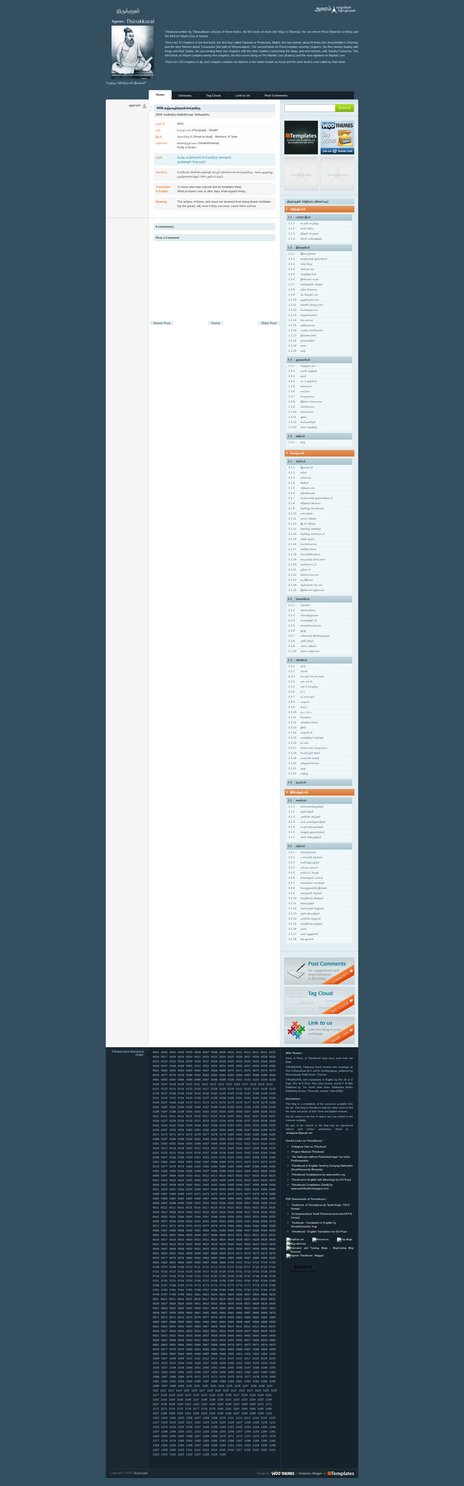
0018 (172, 1056)
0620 (189, 1239)
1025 (189, 1363)
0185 (189, 1107)
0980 (189, 1349)
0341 (239, 1152)
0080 (189, 1075)
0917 (164, 1331)
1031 (239, 1363)
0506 (239, 1203)
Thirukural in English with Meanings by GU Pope (321, 1179)
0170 (189, 1102)
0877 (206, 1317)
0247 (206, 1125)
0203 (214, 1111)
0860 (189, 1312)
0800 (189, 1294)
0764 (264, 1280)
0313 (255, 1143)
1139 (252, 1395)
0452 (164, 1189)
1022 (164, 1363)
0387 (247, 1166)
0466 (156, 1193)
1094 (264, 1381)
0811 (156, 1299)
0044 (264, 1061)
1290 (264, 1440)
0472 (206, 1193)
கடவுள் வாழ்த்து (303, 223)
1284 (214, 1440)
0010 (231, 1052)
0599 (264, 1230)
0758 (214, 1280)
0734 (264, 1271)
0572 (164, 1225)
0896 (239, 1321)
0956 (239, 1340)
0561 (197, 1221)
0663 (172, 1253)
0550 (231, 1216)
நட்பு (296, 691)
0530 (189, 1212)
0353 (214, 1157)
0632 (164, 1244)
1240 (222, 1427)
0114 (221, 1084)
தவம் (297, 376)
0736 (156, 1276)
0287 (164, 1139)
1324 (172, 1454)
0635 (189, 1244)
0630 (272, 1239)
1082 (164, 1381)
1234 (172, 1427)
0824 (264, 1299)
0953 (214, 1340)
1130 (180, 1395)
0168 (172, 1102)
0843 (172, 1308)
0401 (239, 1171)
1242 (239, 1427)
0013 (255, 1052)
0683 (214, 1257)
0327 (247, 1148)
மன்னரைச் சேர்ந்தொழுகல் (309, 635)
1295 (181, 1445)
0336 (197, 1152)
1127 (156, 1395)
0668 (214, 1253)
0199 (181, 1111)
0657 (247, 1248)
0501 (197, 1203)
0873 (172, 1317)
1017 (247, 1358)
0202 (206, 1111)
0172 (206, 1102)
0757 (206, 1280)
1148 (204, 1399)
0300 (272, 1139)
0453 (172, 1189)
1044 (222, 1367)
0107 (164, 1084)
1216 (272, 1417)
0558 (172, 1221)
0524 (264, 1207)
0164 (264, 1097)
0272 (164, 1134)
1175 (180, 1408)
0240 (272, 1120)
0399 (222, 1171)
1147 (196, 1399)
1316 (230, 1449)
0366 (197, 1161)
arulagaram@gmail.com (299, 1133)
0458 (214, 1189)
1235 (181, 1427)
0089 (264, 1075)
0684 (222, 1257)
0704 (264, 1262)
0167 (164, 1102)
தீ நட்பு (298, 706)
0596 (239, 1230)
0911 (239, 1326)
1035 (272, 1363)
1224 (214, 1422)
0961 (156, 1344)
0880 (231, 1317)
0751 (156, 1280)
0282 (247, 1134)
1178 (204, 1408)
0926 (239, 1331)
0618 (172, 1239)
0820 (230, 1299)
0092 (164, 1079)
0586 (156, 1230)
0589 (181, 1230)
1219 (172, 1422)
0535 (231, 1212)
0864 (222, 1312)
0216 (197, 1116)
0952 (206, 1340)
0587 (164, 1230)
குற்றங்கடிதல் (301, 492)
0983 (214, 1349)
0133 (256, 1088)
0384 (222, 1166)
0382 (206, 1166)
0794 (264, 1289)
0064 (181, 1070)
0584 (264, 1225)
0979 (181, 1349)
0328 (256, 1148)
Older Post (268, 323)
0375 (272, 1161)
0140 (189, 1093)
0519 (222, 1207)
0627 (247, 1239)
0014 (264, 1052)
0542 (164, 1216)
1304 (256, 1445)
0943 (256, 1335)
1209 (214, 1417)
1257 (239, 1431)
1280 (181, 1440)
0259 (181, 1129)
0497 (164, 1203)
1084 (181, 1381)
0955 (231, 1340)
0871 (156, 1317)
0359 (264, 1157)
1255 (222, 1431)
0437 (164, 1184)
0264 (222, 1129)
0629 (264, 1239)
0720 (272, 1267)
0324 (222, 1148)
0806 (239, 1294)
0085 (231, 1075)
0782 (164, 1289)
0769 (181, 1285)
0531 (197, 1212)
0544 (181, 1216)
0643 (256, 1244)
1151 (228, 1399)
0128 (214, 1088)
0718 (255, 1267)
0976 (156, 1349)
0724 (181, 1271)
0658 (256, 1248)
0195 (272, 1107)
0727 (206, 1271)
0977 (164, 1349)
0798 (172, 1294)
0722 (164, 1271)
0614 (264, 1235)
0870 (272, 1312)
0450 (272, 1184)
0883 (256, 1317)
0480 (272, 1193)
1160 (180, 1404)
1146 (188, 1399)
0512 (164, 1207)
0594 (222, 1230)
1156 (269, 1399)
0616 (156, 1239)
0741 (197, 1276)
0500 (189, 1203)
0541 (156, 1216)
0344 (264, 1152)
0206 (239, 1111)
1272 (239, 1436)
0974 (264, 1344)
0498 (172, 1203)
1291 (272, 1440)
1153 (244, 1399)
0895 (231, 1321)
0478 (256, 1193)
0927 (247, 1331)
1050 (272, 1367)
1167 (236, 1404)
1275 (264, 1436)
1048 (256, 1367)
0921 (197, 1331)
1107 (245, 1385)
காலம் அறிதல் (302, 518)
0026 (239, 1056)
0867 (247, 1312)
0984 (222, 1349)
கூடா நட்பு (299, 712)
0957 (247, 1340)
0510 (272, 1203)
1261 (272, 1431)
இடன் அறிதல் (302, 523)
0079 (181, 1075)
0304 (181, 1143)
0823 (255, 1299)
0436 (156, 1184)
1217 (156, 1422)
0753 (172, 1280)
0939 (222, 1335)
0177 (247, 1102)
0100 (231, 1079)
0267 (247, 1129)
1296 (189, 1445)
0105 (272, 1079)
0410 (189, 1175)
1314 (214, 1449)
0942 (247, 1335)
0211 (156, 1116)
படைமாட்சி (300, 681)
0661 (156, 1253)
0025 (231, 1056)
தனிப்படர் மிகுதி (303, 872)
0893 (214, 1321)
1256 (231, 1431)
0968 (214, 1344)
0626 (239, 1239)
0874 (181, 1317)
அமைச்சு (299, 605)
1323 (164, 1454)
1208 (206, 1417)
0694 (181, 1262)
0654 (222, 1248)
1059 (222, 1372)
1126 (274, 1390)
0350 (189, 1157)
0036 (197, 1061)
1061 (239, 1372)
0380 (189, 1166)
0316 (156, 1148)
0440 (189, 1184)
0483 (172, 1198)
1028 (214, 1363)
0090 (272, 1075)
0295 (231, 1139)
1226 (231, 1422)
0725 (189, 1271)
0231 (197, 1120)
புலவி (297, 928)
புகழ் (297, 350)
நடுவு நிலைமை (302, 289)
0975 (272, 1344)
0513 (172, 1207)
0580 (231, 1225)
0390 (272, 1166)
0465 (272, 1189)
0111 (197, 1084)
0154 (181, 1097)
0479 (264, 1193)
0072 (247, 1070)
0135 (272, 1088)
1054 (181, 1372)
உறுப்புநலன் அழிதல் (305, 893)
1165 (220, 1404)
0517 (205, 1207)
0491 (239, 1198)
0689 (264, 1257)
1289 (256, 1440)
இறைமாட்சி (300, 467)
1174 (172, 1408)
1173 (164, 1408)
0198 (172, 1111)
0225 (272, 1116)
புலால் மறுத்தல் (302, 370)
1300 (222, 1445)
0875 (189, 1317)
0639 (222, 1244)
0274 (181, 1134)
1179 (212, 1408)
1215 (264, 1417)
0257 (164, 1129)
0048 (172, 1065)
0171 (197, 1102)
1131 (188, 1395)
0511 (156, 1207)
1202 (156, 1417)
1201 (269, 1413)
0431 (239, 1180)
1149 (212, 1399)
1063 (256, 1372)
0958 (256, 1340)
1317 (239, 1449)
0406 (156, 1175)
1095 (272, 1381)
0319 (181, 1148)
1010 (189, 1358)
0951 (197, 1340)
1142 (156, 1399)
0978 (172, 1349)
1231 (272, 1422)
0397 (206, 1171)
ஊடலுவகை (301, 939)
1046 (239, 1367)
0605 (189, 1235)
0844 (181, 1308)
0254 (264, 1125)
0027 (247, 1056)
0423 (172, 1180)
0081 (197, 1075)
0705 (272, 1262)
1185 (261, 1408)
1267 (197, 1436)
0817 (205, 1299)
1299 (214, 1445)
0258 (172, 1129)
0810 (272, 1294)
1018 (255, 1358)
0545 (189, 1216)
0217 (205, 1116)
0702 (247, 1262)
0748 (256, 1276)
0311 (239, 1143)
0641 (239, 1244)
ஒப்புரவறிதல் (301, 340)
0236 (239, 1120)
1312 (197, 1449)
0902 (164, 1326)
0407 (164, 1175)
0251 (239, 1125)
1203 (164, 1417)
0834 (222, 1303)
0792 (247, 1289)
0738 (172, 1276)
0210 (272, 1111)
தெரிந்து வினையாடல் (306, 533)
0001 (156, 1052)
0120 (269, 1084)
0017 (164, 1056)
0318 (172, 1148)
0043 (256, 1061)
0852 (247, 1308)
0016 (156, 1056)
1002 (247, 1353)
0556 (156, 1221)
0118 (253, 1084)
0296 (239, 1139)
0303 (172, 1143)
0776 (239, 1285)
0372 (247, 1161)
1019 (264, 1358)
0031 (156, 1061)
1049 (264, 1367)
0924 (222, 1331)
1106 (237, 1385)
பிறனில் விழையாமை (305, 304)
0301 (156, 1143)
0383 (214, 1166)
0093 (172, 1079)
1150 (220, 1399)
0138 (172, 1093)
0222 (247, 1116)
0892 (206, 1321)
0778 (256, 1285)
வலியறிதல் (300, 513)
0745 (231, 1276)
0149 (264, 1093)
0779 (264, 1285)
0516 (197, 1207)
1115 (187, 1390)
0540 (272, 1212)
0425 (189, 1180)
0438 (172, 1184)
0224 (264, 1116)
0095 (189, 1079)
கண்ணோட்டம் (302, 564)
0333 (172, 1152)
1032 (247, 1363)
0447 (247, 1184)
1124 (258, 1390)
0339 (222, 1152)
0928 (256, 1331)
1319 (255, 1449)
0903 (172, 1326)
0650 (189, 1248)
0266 (239, 1129)
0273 (172, 1134)
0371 (239, 1161)
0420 (272, 1175)
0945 (272, 1335)
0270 (272, 1129)
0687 (247, 1257)
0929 (264, 1331)
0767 (164, 1285)
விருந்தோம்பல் (302, 274)
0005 (189, 1052)
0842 (164, 1308)
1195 (220, 1413)
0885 (272, 1317)
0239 (264, 1120)
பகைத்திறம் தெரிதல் (306, 737)
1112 (163, 1390)
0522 (247, 1207)
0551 (239, 1216)
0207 (247, 1111)
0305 (189, 1143)
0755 (189, 1280)
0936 (197, 1335)
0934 (181, 1335)
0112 (205, 1084)
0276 (197, 1134)
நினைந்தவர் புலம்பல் (305, 877)
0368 (214, 1161)
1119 (218, 1390)
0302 (164, 1143)
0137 (164, 1093)
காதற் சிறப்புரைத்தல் (306, 826)
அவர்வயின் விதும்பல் (306, 908)
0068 (214, 1070)
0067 (206, 1070)
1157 (156, 1404)
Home (215, 323)
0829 (181, 1303)
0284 (264, 1134)
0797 (164, 1294)
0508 (256, 1203)
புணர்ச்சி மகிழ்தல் (304, 816)
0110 (189, 1084)
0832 (206, 1303)
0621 (197, 1239)
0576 (197, 1225)
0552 (247, 1216)
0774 (222, 1285)
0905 (189, 1326)
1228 (247, 1422)
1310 (181, 1449)
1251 (189, 1431)
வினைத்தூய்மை (303, 615)
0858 (172, 1312)
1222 (197, 1422)
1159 (172, 1404)
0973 (256, 1344)
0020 (189, 1056)
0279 (222, 1134)
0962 (164, 1344)
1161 (188, 1404)
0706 (156, 1267)
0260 (189, 1129)
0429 (222, 1180)
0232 (206, 1120)
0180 (272, 1102)
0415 (230, 1175)
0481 (156, 1198)
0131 (239, 1088)
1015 (230, 1358)
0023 (214, 1056)
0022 (206, 1056)
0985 (231, 1349)
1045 (231, 1367)
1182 (236, 1408)
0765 (272, 1280)
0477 (247, 1193)
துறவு (297, 416)
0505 (231, 1203)
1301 (231, 1445)
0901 (156, 1326)
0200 (189, 1111)
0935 (189, 1335)
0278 (214, 1134)
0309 (222, 1143)
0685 (231, 1257)
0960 (272, 1340)
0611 (239, 1235)
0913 (255, 1326)
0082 (206, 1075)
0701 (239, 1262)
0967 (206, 1344)
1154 (252, 1399)
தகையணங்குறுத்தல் (306, 806)
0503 (214, 1203)
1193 (204, 1413)
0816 (197, 1299)
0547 (206, 1216)
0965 (189, 1344)
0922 (206, 1331)
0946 (156, 1340)
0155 (189, 1097)
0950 (189, 1340)
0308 (214, 1143)
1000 (231, 1353)
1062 (247, 1372)
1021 (156, 1363)
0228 (172, 1120)
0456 (197, 1189)
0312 (247, 1143)
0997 (206, 1353)
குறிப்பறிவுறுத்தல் (304, 913)
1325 (181, 1454)
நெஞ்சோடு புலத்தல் (305, 923)
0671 (239, 1253)
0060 (272, 1065)
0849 (222, 1308)
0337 (206, 1152)
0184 (181, 1107)
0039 (222, 1061)
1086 (197, 1381)
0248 (214, 1125)
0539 (264, 1212)
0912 (247, 1326)
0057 (247, 1065)
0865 (231, 1312)
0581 (239, 1225)
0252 (247, 1125)
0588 (172, 1230)
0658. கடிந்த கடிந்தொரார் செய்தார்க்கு (178, 108)
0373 (256, 1161)
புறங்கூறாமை (301, 325)
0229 (181, 1120)
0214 (180, 1116)
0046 (156, 1065)
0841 (156, 1308)
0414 (222, 1175)
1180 (220, 1408)
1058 (214, 1372)
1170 (261, 1404)
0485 (189, 1198)
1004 (264, 1353)
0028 (256, 1056)
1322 (156, 1454)
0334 (181, 1152)
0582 (247, 1225)
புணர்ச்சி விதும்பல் (304, 918)
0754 (181, 1280)
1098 (172, 1385)
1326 (189, 1454)
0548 (214, 1216)
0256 (156, 1129)
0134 (264, 1088)
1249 (172, 1431)
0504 (222, 1203)
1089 (222, 1381)
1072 (206, 1376)
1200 (261, 1413)
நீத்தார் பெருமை (303, 233)
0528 (172, 1212)
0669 (222, 1253)
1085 (189, 1381)
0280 (231, 1134)
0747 (247, 1276)
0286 (156, 1139)
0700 (231, 1262)
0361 (156, 1161)
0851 (239, 1308)
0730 (231, 1271)
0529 (181, 1212)
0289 (181, 1139)
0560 (189, 1221)
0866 (239, 1312)
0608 (214, 1235)
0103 (256, 1079)
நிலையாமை (301, 411)
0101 (239, 1079)
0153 (172, 1097)
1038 (172, 1367)
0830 (189, 1303)
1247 (156, 1431)
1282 (197, 1440)
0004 (181, 1052)
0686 (239, 1257)
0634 (181, 1244)
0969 (222, 1344)
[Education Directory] (296, 1243)
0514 (180, 1207)
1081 (156, 1381)
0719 (264, 1267)
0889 (181, 1321)
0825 (272, 1299)
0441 (197, 1184)
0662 (164, 1253)
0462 (247, 1189)
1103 (213, 1385)
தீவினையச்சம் (302, 335)
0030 (272, 1056)
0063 (172, 1070)
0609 (222, 1235)
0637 (206, 1244)
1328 (206, 1454)
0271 (156, 1134)
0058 (256, 1065)
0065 (189, 1070)
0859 (181, 1312)
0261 (197, 1129)
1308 (164, 1449)
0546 (197, 1216)
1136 (228, 1395)
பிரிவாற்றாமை (302, 852)
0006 (197, 1052)
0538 (256, 1212)
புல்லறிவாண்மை (303, 722)
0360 (272, 1157)
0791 (239, 1289)
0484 (181, 1198)
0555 (272, 1216)
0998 (214, 1353)
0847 (206, 1308)
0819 (222, 1299)
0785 (189, 1289)
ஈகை (297, 345)
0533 (214, 1212)
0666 (197, 1253)
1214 (255, 1417)
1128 (164, 1395)
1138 (244, 1395)
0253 (256, 1125)
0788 (214, 1289)
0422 (164, 1180)
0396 (197, 1171)
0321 (197, 1148)
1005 (272, 1353)
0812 (164, 1299)
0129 (222, 1088)
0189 (222, 1107)
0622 (206, 1239)
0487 (206, 1198)
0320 (189, 1148)
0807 (247, 1294)
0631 (156, 1244)
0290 (189, 1139)
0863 (214, 1312)
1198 (244, 1413)
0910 (231, 1326)
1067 (164, 1376)
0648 (172, 1248)
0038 (214, 1061)
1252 (197, 1431)
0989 (264, 1349)
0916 (156, 1331)
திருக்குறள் (128, 11)
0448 (256, 1184)
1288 (247, 1440)
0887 (164, 1321)
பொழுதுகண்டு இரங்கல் (307, 887)
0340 (231, 1152)
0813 (172, 1299)
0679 (181, 1257)
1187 (156, 1413)
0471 (197, 1193)
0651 (197, 1248)
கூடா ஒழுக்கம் (302, 381)
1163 (204, 1404)
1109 (262, 1385)
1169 (252, 1404)
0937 (206, 1335)
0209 (264, 1111)
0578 (214, 1225)
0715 (230, 1267)
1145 (180, 1399)
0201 (197, 1111)
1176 (188, 1408)
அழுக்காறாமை (302, 314)
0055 (231, 1065)
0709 (181, 1267)
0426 (197, 1180)
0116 (237, 1084)
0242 (164, 1125)
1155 (261, 1399)
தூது (297, 630)
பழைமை (299, 701)
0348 (172, 1157)
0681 (197, 1257)
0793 (256, 1289)
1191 (188, 1413)
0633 (172, 1244)
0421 (156, 1180)
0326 (239, 1148)
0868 (256, 1312)
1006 (156, 1358)
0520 (230, 1207)
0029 (264, 1056)
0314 (264, 1143)
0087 (247, 1075)
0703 (256, 1262)
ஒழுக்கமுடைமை (303, 299)
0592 (206, 1230)
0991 (156, 1353)
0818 (214, 1299)
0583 (256, 1225)
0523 (255, 1207)
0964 (181, 1344)
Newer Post (161, 323)
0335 (189, 1152)
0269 (264, 1129)
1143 (164, 1399)
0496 (156, 1203)
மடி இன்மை (300, 579)
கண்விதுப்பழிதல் (304, 862)
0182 (164, 1107)
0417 (247, 1175)
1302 (239, 1445)
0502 (206, 1203)
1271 (231, 1436)
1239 (214, 1427)
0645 (272, 1244)
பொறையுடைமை (303, 309)
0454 (181, 1189)
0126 (197, 1088)
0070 (231, 1070)
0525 (272, 1207)
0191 (239, 1107)
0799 (181, 1294)
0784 (181, 1289)
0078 (172, 1075)
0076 (156, 1075)
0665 (189, 1253)
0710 (189, 1267)
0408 (172, 1175)
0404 (264, 1171)
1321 (272, 1449)
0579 (222, 1225)
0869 (264, 1312)
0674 (264, 1253)
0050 (189, 1065)
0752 (164, 1280)
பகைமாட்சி (300, 732)
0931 (156, 1335)
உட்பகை (298, 742)
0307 (206, 1143)
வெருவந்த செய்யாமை (306, 559)
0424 (181, 1180)
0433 (256, 1180)
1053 (172, 1372)
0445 (231, 1184)
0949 (181, 1340)
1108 (254, 1385)
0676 (156, 1257)
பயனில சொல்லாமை (305, 330)
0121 (156, 1088)
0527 (164, 1212)
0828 (172, 1303)
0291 (197, 1139)
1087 (206, 1381)
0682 (206, 1257)
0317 (164, 1148)
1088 (214, 1381)
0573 (172, 1225)
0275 (189, 1134)
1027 (206, 1363)
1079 (264, 1376)
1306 (272, 1445)
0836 (239, 1303)
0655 (231, 1248)
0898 (256, 1321)
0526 (156, 1212)
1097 (164, 1385)
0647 (164, 1248)
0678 (172, 1257)
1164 (212, 1404)
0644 (264, 1244)
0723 (172, 1271)
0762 (247, 1280)
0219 (222, 1116)
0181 (156, 1107)
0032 (164, 1061)
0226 (156, 1120)
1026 (197, 1363)
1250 (181, 1431)
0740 (189, 1276)
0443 (214, 1184)
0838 (256, 1303)
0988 (256, 1349)
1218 (164, 1422)
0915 (272, 1326)
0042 (247, 1061)
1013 (214, 1358)
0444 (222, 1184)
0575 (189, 1225)
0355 (231, 1157)
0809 (264, 1294)
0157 (206, 1097)
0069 (222, 1070)
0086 (239, 1075)
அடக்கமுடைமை (303, 294)
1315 (222, 1449)
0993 (172, 1353)
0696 (197, 1262)
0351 (197, 1157)
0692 (164, 1262)
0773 (214, 1285)
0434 (264, 1180)
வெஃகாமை (300, 320)
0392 (164, 1171)
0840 (272, 1303)
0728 (214, 1271)
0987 (247, 1349)
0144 (222, 1093)
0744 (222, 1276)
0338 (214, 1152)
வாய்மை (299, 391)
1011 (197, 1358)
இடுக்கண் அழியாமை (306, 590)
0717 (247, 1267)
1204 (172, 1417)
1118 (210, 1390)
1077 (247, 1376)
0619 (181, 1239)
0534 (222, 1212)
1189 (172, 1413)
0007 (206, 1052)
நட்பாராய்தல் (301, 696)
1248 (164, 1431)
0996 (197, 1353)
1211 (231, 1417)
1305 (264, 1445)
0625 (231, 1239)
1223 (206, 1422)
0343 (256, 1152)
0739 (181, 1276)
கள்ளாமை (300, 386)
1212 (239, 1417)
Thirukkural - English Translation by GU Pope (319, 1231)
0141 (197, 1093)
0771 (197, 1285)
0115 (229, 1084)
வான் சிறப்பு (301, 228)
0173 (214, 1102)
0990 (272, 1349)
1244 (256, 1427)
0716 (239, 1267)
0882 (247, 1317)
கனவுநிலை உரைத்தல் (306, 882)
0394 (181, 1171)
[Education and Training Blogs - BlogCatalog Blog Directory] (320, 1251)
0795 (272, 1289)
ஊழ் (296, 442)
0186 (197, 1107)
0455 (189, 1189)
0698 (214, 1262)
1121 (234, 1390)
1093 (256, 1381)
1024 (181, 1363)
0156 (197, 1097)
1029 (222, 1363)
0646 (156, 1248)
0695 (189, 1262)
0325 (231, 1148)
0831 (197, 1303)
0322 (206, 1148)
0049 (181, 1065)
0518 (214, 1207)
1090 (231, 1381)
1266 (189, 1436)
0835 (231, 1303)
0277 (206, 1134)
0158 (214, 1097)
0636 (197, 1244)
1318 (247, 1449)
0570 (272, 1221)
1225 (222, 1422)
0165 (272, 1097)
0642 (247, 1244)
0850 (231, 1308)
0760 (231, 1280)
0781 (156, 1289)
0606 (197, 1235)
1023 (172, 1363)
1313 (205, 1449)
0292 (206, 1139)
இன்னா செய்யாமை (305, 401)
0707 (164, 1267)
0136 (156, 1093)
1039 (181, 1367)
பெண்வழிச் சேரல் (304, 752)
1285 (222, 1440)
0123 (172, 1088)
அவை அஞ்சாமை (304, 651)
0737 (164, 1276)
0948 (172, 1340)
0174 (222, 1102)
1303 (247, 1445)
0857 (164, 1312)
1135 (220, 1395)
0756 (197, 1280)
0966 (197, 1344)
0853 (256, 1308)
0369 (222, 1161)
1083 (172, 1381)
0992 (164, 1353)
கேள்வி (298, 482)
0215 (189, 1116)
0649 (181, 1248)
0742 (206, 1276)
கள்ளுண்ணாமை (303, 763)
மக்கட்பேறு (300, 263)
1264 (172, 1436)
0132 (247, 1088)
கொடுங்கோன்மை (304, 554)
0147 (247, 1093)
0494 (264, 1198)
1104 (221, 1385)
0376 (156, 1166)
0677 (164, 1257)
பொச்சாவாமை (302, 544)
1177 (196, 1408)
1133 (204, 1395)
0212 (164, 1116)
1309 (172, 1449)
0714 (222, 1267)
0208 (256, 1111)
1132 (196, 1395)
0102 (247, 1079)
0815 (189, 1299)
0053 (214, 1065)
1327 (197, 1454)
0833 (214, 1303)
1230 (264, 1422)
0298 (256, 1139)
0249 (222, 1125)
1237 (197, 1427)
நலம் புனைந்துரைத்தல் (306, 821)
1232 (156, 1427)
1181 (228, 1408)
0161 (239, 1097)
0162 (247, 1097)
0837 (247, 1303)
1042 (206, 1367)
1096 (156, 1385)
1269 (214, 1436)
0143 (214, 1093)
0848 (214, 1308)
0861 (197, 1312)
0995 (189, 1353)
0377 (164, 1166)
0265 (231, 1129)
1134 (212, 1395)
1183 (244, 1408)
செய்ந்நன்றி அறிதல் (305, 284)
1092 (247, 1381)
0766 (156, 1285)
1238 (206, 1427)
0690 (272, 1257)
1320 (264, 1449)
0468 (172, 1193)
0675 (272, 1253)
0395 (189, 1171)
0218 (214, 1116)
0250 (231, 1125)
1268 (206, 1436)
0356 (239, 1157)
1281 (189, 1440)
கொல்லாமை (301, 406)
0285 (272, 1134)
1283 (206, 1440)
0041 (239, 1061)
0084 (222, 1075)
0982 (206, 1349)
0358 (256, 1157)
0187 (206, 1107)
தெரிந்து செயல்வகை (306, 508)
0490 (231, 1198)
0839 (264, 1303)
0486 (197, 1198)
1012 (205, 1358)
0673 (256, 1253)
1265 (181, 1436)
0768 (172, 1285)
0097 (206, 1079)
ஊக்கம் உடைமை (303, 574)
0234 (222, 1120)
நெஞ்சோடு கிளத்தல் (306, 898)
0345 (272, 1152)
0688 (256, 1257)
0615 (272, 1235)
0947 (164, 1340)
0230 (189, 1120)
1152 (236, 1399)
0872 (164, 1317)
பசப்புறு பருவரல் (303, 867)
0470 (189, 1193)
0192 (247, 1107)
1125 (266, 1390)
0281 (239, 1134)
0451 (156, 1189)
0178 (256, 1102)
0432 (247, 1180)
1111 (155, 1390)
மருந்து (298, 773)
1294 (172, 1445)
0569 (264, 1221)
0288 (172, 1139)
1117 (202, 1390)
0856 (156, 1312)
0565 (231, 1221)
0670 (231, 1253)
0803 (214, 1294)
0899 (264, 1321)
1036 (156, 1367)
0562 (206, 1221)
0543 (172, 1216)
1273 (247, 1436)
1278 (164, 1440)
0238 (256, 1120)
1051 (156, 1372)
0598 (256, 1230)
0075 (272, 1070)
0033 (172, 1061)
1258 (247, 1431)
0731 (239, 1271)
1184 (252, 1408)
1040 (189, 1367)
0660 (272, 1248)
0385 (231, 1166)
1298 (206, 1445)
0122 (164, 1088)
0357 (247, 1157)
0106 (156, 1084)
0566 (239, 1221)
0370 (231, 1161)
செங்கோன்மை (302, 549)
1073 (214, 1376)
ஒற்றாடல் (299, 569)
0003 (172, 1052)
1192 (196, 1413)
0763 (256, 1280)
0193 (256, 1107)
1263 (164, 1436)
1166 (228, 1404)
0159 (222, 1097)
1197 (236, 1413)
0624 (222, 1239)
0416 (239, 1175)
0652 (206, 1248)
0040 (231, 1061)
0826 (156, 1303)
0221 (239, 1116)
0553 (256, 1216)
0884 (264, 1317)
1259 (256, 1431)
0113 (213, 1084)
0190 (231, 1107)
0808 (256, 1294)
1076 (239, 1376)
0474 (222, 1193)
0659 (264, 1248)
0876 (197, 1317)
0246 (197, 1125)
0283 (256, 1134)
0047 (164, 1065)
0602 (164, 1235)
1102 (205, 1385)
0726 (197, 1271)
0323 (214, 1148)
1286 (231, 1440)
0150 (272, 1093)
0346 (156, 1157)
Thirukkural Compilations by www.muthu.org (318, 1174)
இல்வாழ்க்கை (302, 253)
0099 (222, 1079)
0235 (231, 1120)
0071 (239, 1070)
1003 (256, 1353)
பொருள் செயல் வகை (306, 676)
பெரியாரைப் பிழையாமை (307, 747)
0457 (206, 1189)
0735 (272, 1271)
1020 (272, 1358)
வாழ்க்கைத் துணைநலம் (307, 258)
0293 (214, 1139)
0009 (222, 1052)
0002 (164, 1052)
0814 (180, 1299)
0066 (197, 1070)
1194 (212, 1413)
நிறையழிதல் (301, 903)
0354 (222, 1157)
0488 (214, 1198)
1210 (222, 1417)
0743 (214, 1276)
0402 (247, 1171)
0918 (172, 1331)
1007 (164, 1358)
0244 (181, 1125)
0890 (189, 1321)
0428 (214, 1180)
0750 (272, 1276)
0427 (206, 1180)
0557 (164, 1221)
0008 (214, 1052)
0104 (264, 1079)
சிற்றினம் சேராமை (304, 503)
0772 (206, 1285)
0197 (164, 1111)
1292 (156, 1445)
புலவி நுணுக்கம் (303, 933)
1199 (252, 1413)
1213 (247, 1417)
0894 (222, 1321)
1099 (181, 1385)
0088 (256, 1075)
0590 (189, 1230)
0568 (256, 1221)
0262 (206, 1129)
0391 (156, 1171)
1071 (197, 1376)
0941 (239, 1335)
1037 (164, 1367)
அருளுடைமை (302, 365)
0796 (156, 1294)
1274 (256, 1436)
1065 (272, 1372)
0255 (272, 1125)
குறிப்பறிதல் (301, 640)
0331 (156, 1152)
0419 (264, 1175)
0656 (239, 1248)
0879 (222, 1317)
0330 (272, 1148)
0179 (264, 1102)
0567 (247, 1221)
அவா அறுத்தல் (302, 427)
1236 (189, 1427)
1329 (214, 1454)
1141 (269, 1395)
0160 (231, 1097)
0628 (256, 1239)
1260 (264, 1431)
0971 (239, 1344)
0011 (239, 1052)
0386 (239, 1166)
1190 (180, 1413)
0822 (247, 1299)
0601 (156, 1235)
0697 (206, 1262)
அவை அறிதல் (302, 645)
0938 (214, 1335)
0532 (206, 1212)
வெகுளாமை (301, 396)
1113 (171, 1390)
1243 (247, 1427)
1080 (272, 1376)
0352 (206, 1157)
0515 (189, 1207)
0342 (247, 1152)
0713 (214, 1267)
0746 (239, 1276)
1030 (231, 1363)
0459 (222, 1189)
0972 (247, 1344)
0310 (231, 1143)
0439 (181, 1184)
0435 (272, 1180)
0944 (264, 1335)
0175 (231, 1102)
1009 (181, 1358)
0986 (239, 1349)
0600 (272, 1230)
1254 (214, 1431)
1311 (189, 1449)
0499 (181, 1203)
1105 (229, 1385)
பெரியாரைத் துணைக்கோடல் (310, 498)
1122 (242, 1390)
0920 (189, 1331)
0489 (222, 1198)
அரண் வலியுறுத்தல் (305, 238)
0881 (239, 1317)
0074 (264, 1070)
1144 (172, 1399)
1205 (181, 1417)
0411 (197, 1175)
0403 (256, 1171)
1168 (244, 1404)
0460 (231, 1189)
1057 (206, 1372)
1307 (156, 1449)
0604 (181, 1235)
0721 (156, 1271)
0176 (239, 1102)
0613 (255, 1235)
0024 (222, 1056)
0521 (239, 1207)
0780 (272, 1285)
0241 (156, 1125)
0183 (172, 1107)
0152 (164, 1097)
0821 (239, 1299)
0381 (197, 1166)
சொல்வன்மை (302, 610)
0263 (214, 1129)
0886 (156, 1321)
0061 (156, 1070)
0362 (164, 1161)
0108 (172, 1084)
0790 (231, 1289)
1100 (189, 1385)
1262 (156, 1436)
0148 (256, 1093)
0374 (264, 1161)
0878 (214, 1317)
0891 (197, 1321)
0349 (181, 1157)
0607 (206, 1235)
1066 (156, 1376)
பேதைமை (299, 717)
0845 (189, 1308)
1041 (197, 1367)
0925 (231, 1331)
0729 (222, 1271)
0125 (189, 1088)
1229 (256, 1422)
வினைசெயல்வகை (304, 625)
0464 (264, 1189)
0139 (181, 1093)
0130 (231, 1088)
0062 (164, 1070)
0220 (230, 1116)
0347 (164, 1157)
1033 (256, 1363)
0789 (222, 1289)
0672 (247, 1253)
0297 (247, 1139)
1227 (239, 1422)
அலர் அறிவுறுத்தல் (304, 837)
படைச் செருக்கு (303, 686)
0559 (181, 1221)
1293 (164, 1445)
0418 (255, 1175)
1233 (164, 1427)
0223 (255, 1116)
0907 (206, 1326)
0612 (247, 1235)
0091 (156, 1079)
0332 (164, 1152)
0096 (197, 1079)
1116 (194, 1390)
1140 (261, 1395)
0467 (164, 1193)
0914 (264, 1326)
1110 (270, 1385)
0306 (197, 1143)
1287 (239, 1440)
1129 (172, 1395)
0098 (214, 1079)
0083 (214, 1075)
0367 (206, 1161)
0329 (264, 1148)
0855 (272, 1308)
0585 (272, 1225)
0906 (197, 1326)
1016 (239, 1358)
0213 (172, 1116)
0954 (222, 1340)
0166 (156, 1102)
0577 (206, 1225)
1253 (206, 1431)
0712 (205, 1267)
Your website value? (303, 1271)
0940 (231, 1335)
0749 (264, 1276)
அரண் (297, 671)
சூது (297, 768)
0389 (264, 1166)
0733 (256, 1271)
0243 (172, 1125)
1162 (196, 1404)
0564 (222, 1221)
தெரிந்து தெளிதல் (304, 528)
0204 (222, 1111)
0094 (181, 1079)
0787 (206, 1289)
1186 (269, 1408)
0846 (197, 1308)
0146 (239, 1093)
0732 (247, 1271)
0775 (231, 1285)
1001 (239, 1353)
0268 (256, 1129)
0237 (247, 1120)
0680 (189, 1257)
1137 (236, 1395)
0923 (214, 1331)
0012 (247, 1052)
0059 (264, 1065)
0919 (181, 1331)
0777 (247, 1285)
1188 (164, 1413)
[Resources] (320, 1239)
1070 (189, 1376)
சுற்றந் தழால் (301, 538)
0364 (181, 1161)
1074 (222, 1376)
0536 (239, 1212)
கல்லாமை (299, 477)
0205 (231, 1111)
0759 (222, 1280)
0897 (247, 1321)
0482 (164, 1198)
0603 (172, 1235)
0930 (272, 1331)
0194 (264, 1107)
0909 (222, 1326)
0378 (172, 1166)
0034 (181, 1061)
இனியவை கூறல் (303, 279)
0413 (214, 1175)
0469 (181, 1193)
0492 (247, 1198)
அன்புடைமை (301, 269)
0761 (239, 1280)
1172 (156, 1408)
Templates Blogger (310, 1473)
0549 (222, 1216)
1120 (226, 1390)
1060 (231, 1372)
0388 (256, 1166)
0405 (272, 1171)
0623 (214, 1239)
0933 (172, 1335)
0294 (222, 1139)
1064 (264, 1372)
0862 (206, 1312)
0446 (239, 1184)
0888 (172, 1321)
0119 (261, 1084)
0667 (206, 1253)
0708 (172, 1267)
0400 (231, 1171)
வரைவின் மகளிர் (304, 758)
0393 (172, 1171)
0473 (214, 1193)
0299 (264, 1139)
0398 (214, 1171)
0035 (189, 1061)
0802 (206, 1294)
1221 (189, 1422)
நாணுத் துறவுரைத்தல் (306, 832)
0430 (231, 1180)
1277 (156, 1440)
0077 (164, 1075)
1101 (197, 1385)
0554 (264, 1216)
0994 (181, 1353)
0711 (197, 1267)
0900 (272, 1321)
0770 (189, 1285)
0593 (214, 1230)
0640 (231, 1244)
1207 (197, 1417)
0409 (181, 1175)
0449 (264, 1184)
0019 (181, 1056)
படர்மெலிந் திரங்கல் (305, 857)
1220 (181, 1422)
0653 (214, 1248)
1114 (179, 1390)
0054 (222, 1065)
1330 (222, 1454)
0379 (181, 1166)
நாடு (297, 666)
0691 (156, 1262)
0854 (264, 1308)
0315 (272, 1143)
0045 (272, 1061)
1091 (239, 1381)
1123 (250, 1390)
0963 (172, 1344)
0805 (231, 1294)
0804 (222, 1294)
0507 (247, 1203)
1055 (189, 1372)
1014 (222, 1358)
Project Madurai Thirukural (308, 1151)
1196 (228, 1413)
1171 (269, 1404)
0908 (214, 1326)
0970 (231, 1344)
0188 (214, 1107)
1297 (197, 1445)
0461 (239, 1189)
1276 (272, 1436)
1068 (172, 1376)
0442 (206, 1184)
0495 (272, 1198)
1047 (247, 1367)
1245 (264, 1427)
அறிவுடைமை (301, 487)
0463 (256, 1189)
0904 (181, 1326)
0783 (172, 1289)
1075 (231, 1376)
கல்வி (297, 472)
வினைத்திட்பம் (302, 620)
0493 (256, 1198)
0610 (231, 1235)
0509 (264, 1203)
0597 (247, 1230)
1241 (231, 1427)
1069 (181, 1376)
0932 (164, 1335)
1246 (272, 1427)
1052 (164, 1372)
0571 (156, 1225)
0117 (245, 1084)
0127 (206, 1088)
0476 (239, 1193)
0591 (197, 1230)
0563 (214, 1221)
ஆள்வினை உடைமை (305, 584)
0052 (206, 1065)
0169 (181, 1102)
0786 (197, 1289)
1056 (197, 1372)
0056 (239, 1065)
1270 (222, 1436)
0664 (181, 1253)
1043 (214, 1367)
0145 (231, 1093)
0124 (181, 1088)
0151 (156, 1097)
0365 (189, 1161)
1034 (264, 1363)
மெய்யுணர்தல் (302, 422)
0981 (197, 1349)
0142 (206, 1093)
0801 (197, 1294)
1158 (164, 1404)
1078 (256, 1376)
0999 (222, 1353)
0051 (197, 1065)
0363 (172, 1161)
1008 (172, 1358)
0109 (181, 1084)
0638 (214, 1244)
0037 (206, 1061)
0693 (172, 1262)
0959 (264, 1340)
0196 (156, 1111)
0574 (181, 1225)
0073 (256, 1070)
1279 (172, 1440)
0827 (164, 1303)
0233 (214, 1120)
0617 (164, 1239)
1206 (189, 1417)
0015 (272, 1052)
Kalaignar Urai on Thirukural (309, 1146)
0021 (197, 1056)
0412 (205, 1175)
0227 (164, 1120)
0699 (222, 1262)
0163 (256, 1097)
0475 (231, 1193)
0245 (189, 1125)
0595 (231, 1230)
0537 (247, 1212)
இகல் (297, 727)
